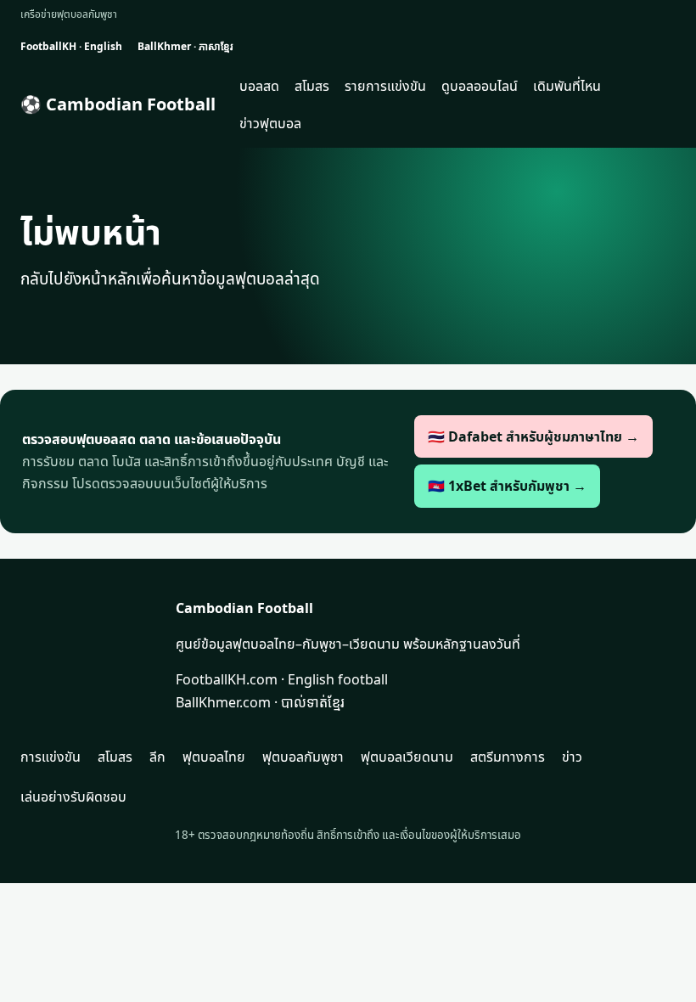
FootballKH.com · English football (282, 679)
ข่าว (572, 756)
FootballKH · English (71, 46)
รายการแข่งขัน (385, 85)
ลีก (157, 756)
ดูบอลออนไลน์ (479, 85)
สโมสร (312, 85)
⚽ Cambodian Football (118, 104)
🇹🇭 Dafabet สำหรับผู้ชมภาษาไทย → (533, 436)
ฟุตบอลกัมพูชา (303, 756)
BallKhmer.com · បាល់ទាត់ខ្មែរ (260, 702)
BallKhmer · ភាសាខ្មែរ (185, 46)
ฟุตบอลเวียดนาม (407, 756)
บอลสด (259, 85)
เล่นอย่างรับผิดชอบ (73, 796)
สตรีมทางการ (507, 756)
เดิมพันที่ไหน (567, 85)
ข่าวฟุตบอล (270, 123)
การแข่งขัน (50, 756)
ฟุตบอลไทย (213, 756)
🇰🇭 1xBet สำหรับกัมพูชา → (507, 485)
